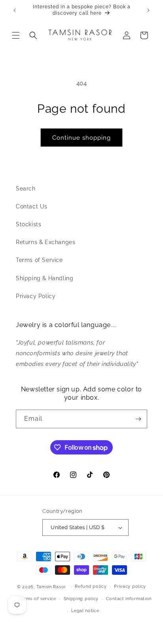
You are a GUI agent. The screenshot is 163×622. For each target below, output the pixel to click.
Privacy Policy (35, 296)
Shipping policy (81, 598)
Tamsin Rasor (51, 586)
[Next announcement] (148, 10)
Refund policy (90, 586)
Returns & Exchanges (45, 242)
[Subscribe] (138, 419)
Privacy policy (130, 586)
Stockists (28, 224)
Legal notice (85, 610)
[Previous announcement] (14, 10)
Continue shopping (81, 137)
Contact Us (31, 206)
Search (26, 188)
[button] (16, 35)
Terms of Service (39, 260)
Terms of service (37, 598)
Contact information (129, 598)
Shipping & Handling (44, 278)
